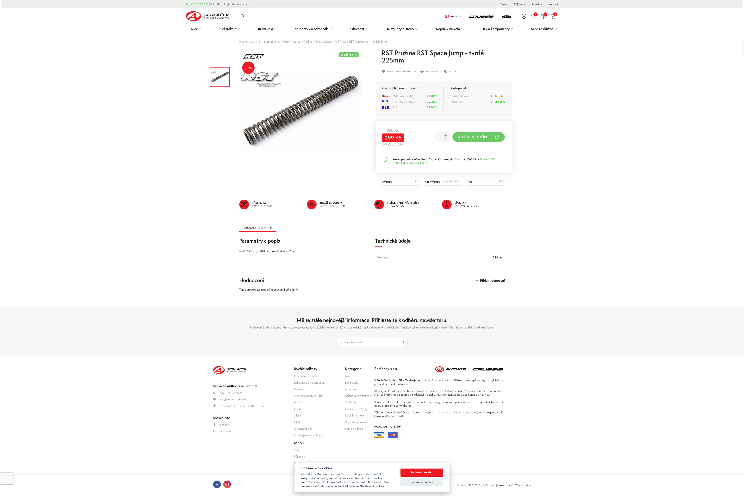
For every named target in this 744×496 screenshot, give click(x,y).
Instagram (225, 431)
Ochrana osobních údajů (308, 396)
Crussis (298, 409)
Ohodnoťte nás (303, 428)
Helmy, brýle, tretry (356, 409)
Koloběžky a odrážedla (358, 396)
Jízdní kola (350, 389)
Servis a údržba (354, 428)
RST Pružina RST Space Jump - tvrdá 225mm (361, 41)
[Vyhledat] (241, 16)
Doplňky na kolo (354, 415)
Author (298, 402)
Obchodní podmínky (306, 376)
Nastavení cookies (422, 482)
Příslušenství (323, 41)
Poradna (537, 4)
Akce (348, 376)
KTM (297, 422)
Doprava (299, 389)
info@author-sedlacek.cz (237, 4)
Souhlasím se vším (422, 472)
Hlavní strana (247, 41)
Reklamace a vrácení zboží (309, 382)
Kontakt (553, 4)
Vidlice (308, 41)
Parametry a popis (257, 228)
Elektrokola (351, 382)
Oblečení (350, 402)
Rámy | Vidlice (292, 41)
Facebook (224, 425)
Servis (503, 4)
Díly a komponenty (269, 41)
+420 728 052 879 (202, 4)
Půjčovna (519, 4)
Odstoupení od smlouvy (308, 435)
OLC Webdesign (521, 485)
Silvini (297, 415)
